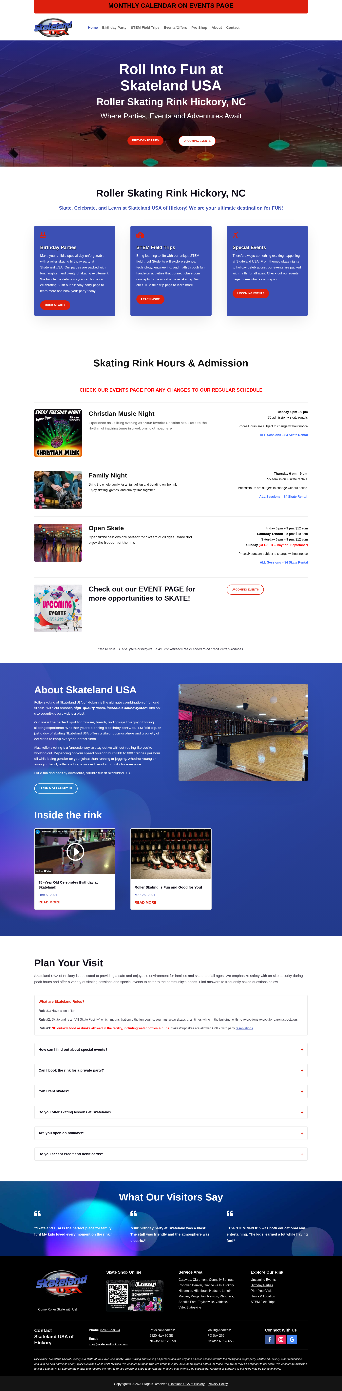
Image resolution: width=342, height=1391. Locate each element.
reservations (244, 1028)
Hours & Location (263, 1296)
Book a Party (55, 305)
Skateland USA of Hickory (186, 1384)
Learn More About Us (55, 788)
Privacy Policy (218, 1384)
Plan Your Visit (261, 1290)
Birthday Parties (145, 140)
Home (93, 28)
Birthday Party (114, 28)
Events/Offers (175, 28)
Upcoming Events (197, 140)
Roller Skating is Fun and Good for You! (168, 887)
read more (49, 902)
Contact (232, 28)
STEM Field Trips (145, 28)
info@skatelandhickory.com (108, 1344)
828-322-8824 (110, 1330)
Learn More (150, 299)
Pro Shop (199, 28)
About (217, 28)
